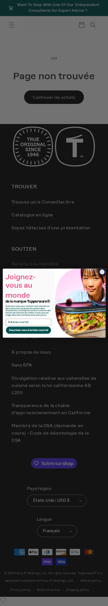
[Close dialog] (102, 272)
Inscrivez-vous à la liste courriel (28, 330)
